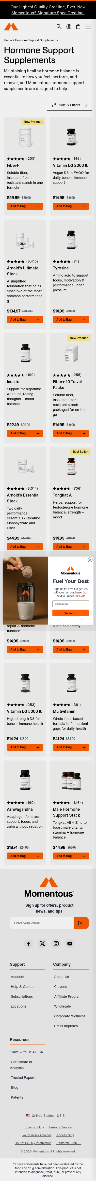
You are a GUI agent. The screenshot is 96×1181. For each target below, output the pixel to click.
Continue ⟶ (70, 612)
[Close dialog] (90, 560)
